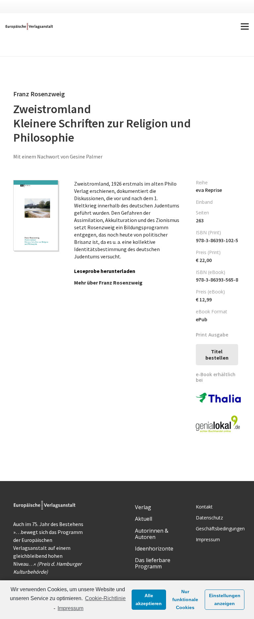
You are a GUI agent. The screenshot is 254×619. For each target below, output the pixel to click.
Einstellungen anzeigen (224, 599)
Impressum (70, 608)
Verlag (143, 507)
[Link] (29, 26)
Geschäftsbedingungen (220, 528)
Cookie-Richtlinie (105, 598)
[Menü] (244, 26)
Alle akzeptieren (149, 599)
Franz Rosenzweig (121, 282)
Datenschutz (209, 517)
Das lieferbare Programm (152, 563)
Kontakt (204, 507)
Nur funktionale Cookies (185, 599)
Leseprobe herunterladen (104, 271)
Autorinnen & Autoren (151, 534)
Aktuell (143, 518)
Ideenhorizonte (154, 548)
